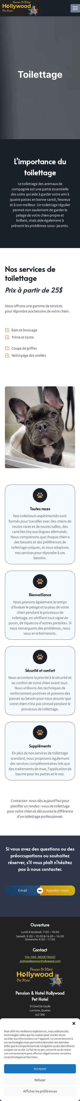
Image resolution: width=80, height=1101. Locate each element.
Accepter (40, 1069)
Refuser (40, 1080)
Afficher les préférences (40, 1091)
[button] (74, 1023)
